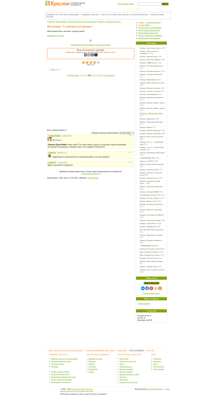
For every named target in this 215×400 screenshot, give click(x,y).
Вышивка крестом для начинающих (62, 15)
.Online (144, 25)
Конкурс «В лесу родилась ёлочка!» (152, 270)
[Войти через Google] (156, 288)
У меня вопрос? (144, 303)
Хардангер (92, 367)
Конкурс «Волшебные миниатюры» (152, 153)
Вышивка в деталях (55, 36)
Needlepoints (93, 369)
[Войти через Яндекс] (151, 288)
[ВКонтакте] (85, 54)
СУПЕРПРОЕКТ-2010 (147, 246)
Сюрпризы (157, 359)
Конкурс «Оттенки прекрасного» (151, 66)
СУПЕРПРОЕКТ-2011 (147, 158)
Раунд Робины (158, 367)
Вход (132, 4)
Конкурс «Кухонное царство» (150, 71)
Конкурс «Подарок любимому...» (151, 240)
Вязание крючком (126, 369)
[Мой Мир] (92, 54)
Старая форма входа (151, 293)
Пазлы (155, 364)
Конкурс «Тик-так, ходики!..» (150, 198)
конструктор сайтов (154, 389)
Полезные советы (57, 364)
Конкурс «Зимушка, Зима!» (149, 170)
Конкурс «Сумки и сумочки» (150, 91)
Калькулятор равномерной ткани (63, 377)
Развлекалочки (158, 369)
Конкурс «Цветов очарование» (150, 133)
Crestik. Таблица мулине (60, 372)
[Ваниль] (50, 157)
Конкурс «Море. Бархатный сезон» (152, 83)
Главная (50, 22)
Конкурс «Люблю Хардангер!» (150, 130)
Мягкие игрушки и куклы (129, 374)
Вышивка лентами (90, 15)
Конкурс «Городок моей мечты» (151, 74)
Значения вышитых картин (61, 361)
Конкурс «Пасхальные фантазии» (151, 122)
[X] (95, 54)
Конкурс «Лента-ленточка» (109, 22)
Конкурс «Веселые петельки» (150, 88)
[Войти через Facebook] (147, 288)
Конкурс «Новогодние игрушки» (151, 261)
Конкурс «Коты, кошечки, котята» (152, 137)
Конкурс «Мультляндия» (148, 80)
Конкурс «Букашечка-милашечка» (152, 97)
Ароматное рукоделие (128, 361)
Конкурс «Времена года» (149, 56)
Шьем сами (124, 380)
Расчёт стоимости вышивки (61, 379)
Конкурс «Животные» (147, 119)
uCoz (167, 389)
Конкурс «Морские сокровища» (151, 210)
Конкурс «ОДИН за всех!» (149, 63)
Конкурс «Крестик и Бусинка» (150, 220)
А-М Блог (158, 9)
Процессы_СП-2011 (147, 161)
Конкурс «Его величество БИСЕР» (152, 215)
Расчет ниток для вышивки (149, 28)
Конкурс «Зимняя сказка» (149, 267)
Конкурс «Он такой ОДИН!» (149, 192)
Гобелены (92, 361)
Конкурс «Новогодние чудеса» (150, 48)
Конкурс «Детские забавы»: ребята (152, 103)
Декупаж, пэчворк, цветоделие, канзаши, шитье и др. (124, 15)
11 (96, 75)
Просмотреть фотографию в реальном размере (90, 45)
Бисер (122, 364)
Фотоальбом (134, 9)
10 (93, 75)
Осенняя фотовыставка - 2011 (150, 195)
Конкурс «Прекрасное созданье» (151, 235)
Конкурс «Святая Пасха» (148, 223)
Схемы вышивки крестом (97, 9)
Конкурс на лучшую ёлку (149, 258)
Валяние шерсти (126, 367)
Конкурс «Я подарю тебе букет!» (151, 204)
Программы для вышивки (149, 38)
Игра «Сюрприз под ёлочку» (150, 255)
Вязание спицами (126, 372)
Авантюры (157, 361)
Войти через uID (151, 283)
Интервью (55, 367)
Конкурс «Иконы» (146, 127)
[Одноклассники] (88, 54)
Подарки (119, 9)
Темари (91, 372)
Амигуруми (124, 359)
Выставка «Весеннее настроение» (152, 230)
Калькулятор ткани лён (148, 33)
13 (101, 75)
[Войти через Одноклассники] (160, 288)
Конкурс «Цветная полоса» (149, 178)
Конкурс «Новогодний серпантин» (152, 164)
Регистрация (123, 4)
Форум (147, 9)
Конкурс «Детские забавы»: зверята (152, 108)
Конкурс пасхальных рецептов (150, 249)
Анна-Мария (93, 178)
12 (98, 75)
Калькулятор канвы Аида (149, 30)
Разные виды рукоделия (128, 382)
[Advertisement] (91, 103)
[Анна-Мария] (50, 140)
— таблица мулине (149, 22)
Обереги (91, 364)
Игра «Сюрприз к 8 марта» (149, 252)
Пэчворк (123, 377)
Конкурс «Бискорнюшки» (149, 94)
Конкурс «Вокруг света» (148, 201)
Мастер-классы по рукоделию (64, 9)
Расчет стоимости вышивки (150, 35)
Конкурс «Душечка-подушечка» (151, 186)
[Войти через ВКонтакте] (143, 288)
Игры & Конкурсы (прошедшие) (82, 22)
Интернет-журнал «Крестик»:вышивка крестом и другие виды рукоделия (76, 390)
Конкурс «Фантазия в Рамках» (150, 60)
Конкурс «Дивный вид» (148, 226)
